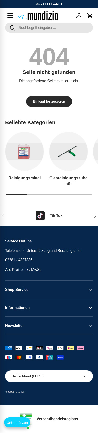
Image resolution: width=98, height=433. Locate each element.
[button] (89, 15)
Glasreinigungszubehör (68, 181)
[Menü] (10, 16)
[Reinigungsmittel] (24, 151)
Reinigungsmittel (24, 178)
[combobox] (49, 28)
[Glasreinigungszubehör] (68, 151)
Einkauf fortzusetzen (49, 101)
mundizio (20, 392)
